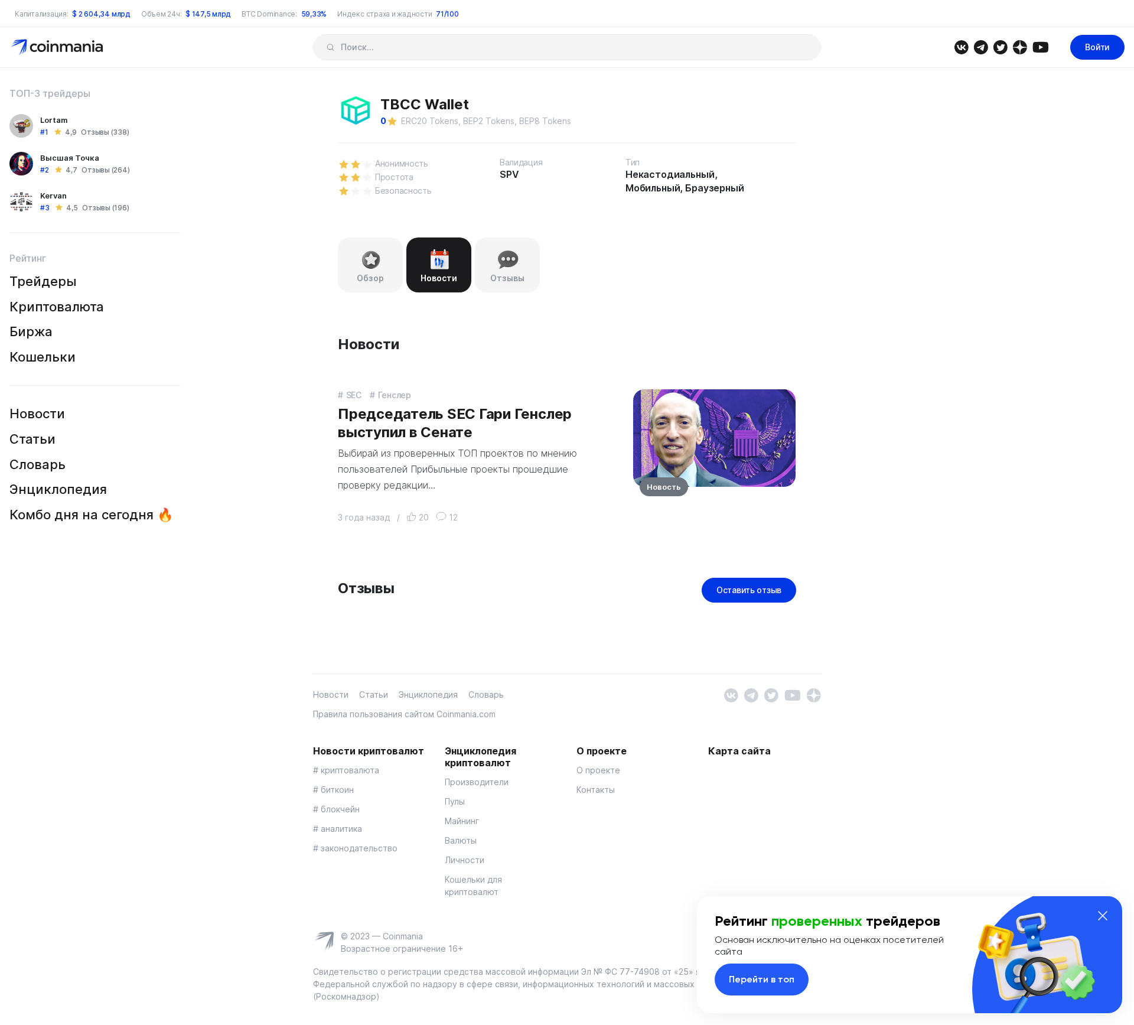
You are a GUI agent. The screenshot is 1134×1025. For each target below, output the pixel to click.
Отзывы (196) (105, 207)
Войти (1097, 47)
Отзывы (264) (105, 169)
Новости (37, 413)
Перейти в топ (761, 979)
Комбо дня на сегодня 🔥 (91, 514)
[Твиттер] (1000, 46)
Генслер (394, 395)
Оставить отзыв (748, 590)
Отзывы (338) (105, 132)
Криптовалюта (56, 306)
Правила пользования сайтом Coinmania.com (404, 714)
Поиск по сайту (330, 47)
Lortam (54, 120)
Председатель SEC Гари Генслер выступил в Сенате (455, 423)
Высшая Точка (69, 157)
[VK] (961, 46)
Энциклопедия (58, 489)
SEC (353, 395)
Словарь (37, 464)
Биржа (31, 331)
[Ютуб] (1040, 46)
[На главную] (58, 46)
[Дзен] (1019, 46)
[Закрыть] (1103, 916)
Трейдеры (43, 281)
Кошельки (42, 357)
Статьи (32, 439)
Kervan (53, 195)
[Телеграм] (980, 46)
